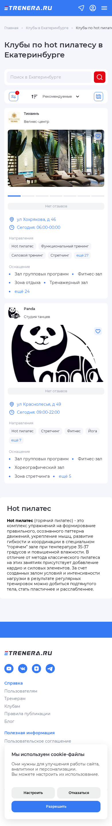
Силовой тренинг (27, 255)
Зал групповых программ (42, 274)
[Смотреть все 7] (56, 158)
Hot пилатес (22, 246)
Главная (11, 28)
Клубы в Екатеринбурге (47, 28)
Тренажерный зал (69, 282)
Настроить (33, 793)
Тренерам (15, 698)
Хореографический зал (39, 467)
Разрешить (56, 806)
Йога (92, 431)
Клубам (12, 706)
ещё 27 (82, 255)
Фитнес (74, 431)
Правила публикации (27, 713)
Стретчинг (60, 255)
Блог (9, 721)
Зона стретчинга (32, 476)
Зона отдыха (27, 282)
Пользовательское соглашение (37, 741)
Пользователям (20, 691)
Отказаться (79, 793)
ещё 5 (65, 476)
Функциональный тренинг (65, 246)
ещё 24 (22, 291)
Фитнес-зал (90, 274)
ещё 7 (16, 440)
